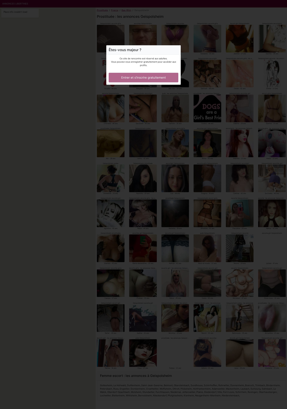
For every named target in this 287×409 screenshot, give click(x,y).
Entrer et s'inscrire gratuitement (143, 77)
